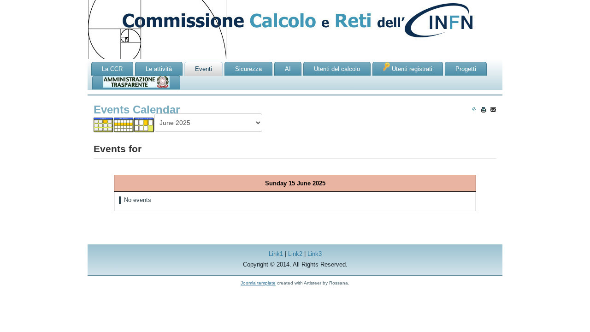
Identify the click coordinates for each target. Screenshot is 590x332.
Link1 (276, 253)
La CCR (112, 68)
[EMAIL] (493, 109)
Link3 (314, 253)
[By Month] (104, 124)
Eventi (203, 68)
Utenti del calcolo (337, 68)
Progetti (465, 68)
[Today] (144, 124)
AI (288, 68)
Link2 (295, 253)
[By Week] (124, 124)
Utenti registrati (411, 68)
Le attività (159, 68)
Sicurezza (248, 68)
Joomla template (258, 282)
